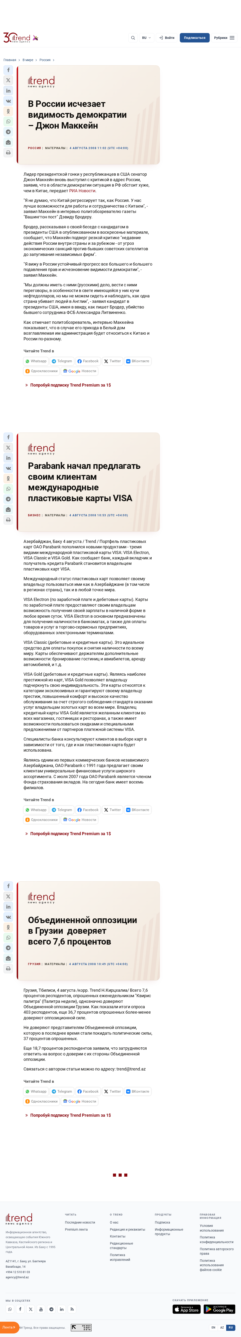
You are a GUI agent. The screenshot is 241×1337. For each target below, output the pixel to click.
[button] (8, 70)
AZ (222, 1327)
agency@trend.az (17, 1277)
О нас (114, 1222)
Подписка (162, 1222)
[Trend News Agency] (19, 1219)
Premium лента (76, 1229)
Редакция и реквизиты (127, 1229)
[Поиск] (133, 37)
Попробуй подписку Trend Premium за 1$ (70, 385)
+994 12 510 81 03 (18, 1272)
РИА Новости (82, 190)
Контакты (117, 1236)
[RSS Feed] (72, 1309)
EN (213, 1327)
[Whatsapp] (10, 1309)
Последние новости (80, 1222)
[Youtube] (41, 1309)
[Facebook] (20, 1309)
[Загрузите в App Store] (187, 1309)
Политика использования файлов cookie (212, 1265)
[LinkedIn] (61, 1309)
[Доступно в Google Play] (219, 1309)
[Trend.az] (21, 38)
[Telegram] (51, 1309)
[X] (30, 1309)
